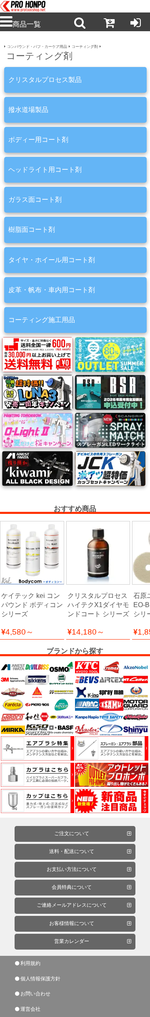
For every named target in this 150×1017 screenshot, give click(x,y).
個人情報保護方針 (40, 979)
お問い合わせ (35, 994)
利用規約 (30, 963)
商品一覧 (26, 24)
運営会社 (30, 1009)
